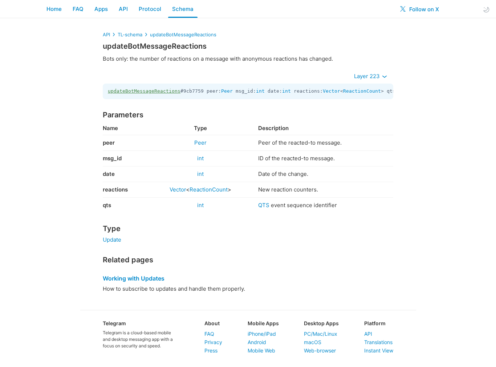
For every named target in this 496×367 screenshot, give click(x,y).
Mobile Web (261, 350)
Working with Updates (133, 278)
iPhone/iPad (262, 334)
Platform (375, 323)
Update (112, 239)
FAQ (78, 8)
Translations (378, 342)
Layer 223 (367, 76)
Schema (183, 8)
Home (54, 8)
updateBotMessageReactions (183, 34)
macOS (312, 342)
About (212, 323)
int (260, 91)
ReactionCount (362, 91)
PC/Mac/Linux (320, 334)
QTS (263, 205)
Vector (331, 91)
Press (210, 350)
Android (257, 342)
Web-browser (320, 350)
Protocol (150, 8)
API (123, 8)
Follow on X (423, 9)
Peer (227, 91)
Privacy (213, 342)
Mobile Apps (263, 323)
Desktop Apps (321, 323)
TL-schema (130, 34)
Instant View (378, 350)
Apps (101, 8)
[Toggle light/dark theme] (486, 9)
